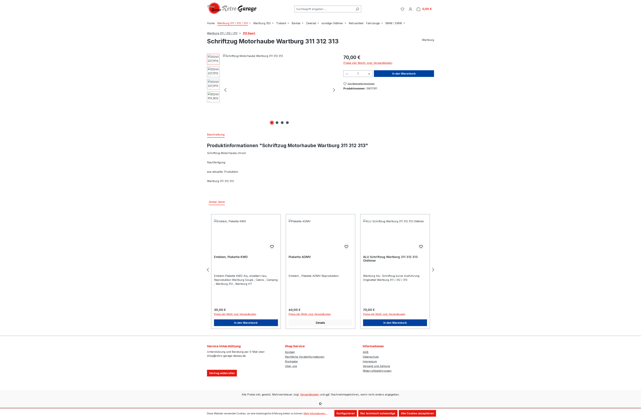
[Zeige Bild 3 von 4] (282, 122)
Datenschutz (371, 356)
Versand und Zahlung (376, 366)
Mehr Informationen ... (315, 413)
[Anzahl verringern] (346, 73)
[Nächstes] (334, 89)
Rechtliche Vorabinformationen (304, 356)
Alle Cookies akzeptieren (417, 413)
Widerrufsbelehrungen (377, 370)
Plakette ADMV (300, 257)
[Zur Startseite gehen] (232, 8)
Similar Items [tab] (217, 202)
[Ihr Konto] (410, 9)
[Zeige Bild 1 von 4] (272, 122)
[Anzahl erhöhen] (369, 73)
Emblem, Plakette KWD (231, 257)
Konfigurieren (346, 413)
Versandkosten (309, 394)
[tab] (216, 135)
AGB (365, 352)
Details (320, 322)
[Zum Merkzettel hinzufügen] (272, 246)
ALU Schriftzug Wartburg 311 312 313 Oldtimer (390, 258)
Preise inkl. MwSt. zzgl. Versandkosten (367, 63)
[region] (272, 90)
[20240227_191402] (280, 90)
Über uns (291, 366)
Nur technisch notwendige (377, 413)
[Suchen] (357, 9)
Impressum (370, 361)
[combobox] (324, 9)
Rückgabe (291, 361)
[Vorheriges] (225, 89)
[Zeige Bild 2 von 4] (277, 122)
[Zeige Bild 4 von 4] (287, 122)
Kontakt (290, 352)
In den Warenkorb (404, 73)
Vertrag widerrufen (222, 373)
